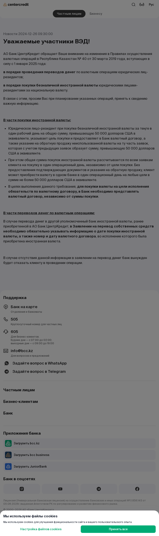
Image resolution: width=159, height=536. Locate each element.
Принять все (118, 529)
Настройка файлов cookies (40, 529)
